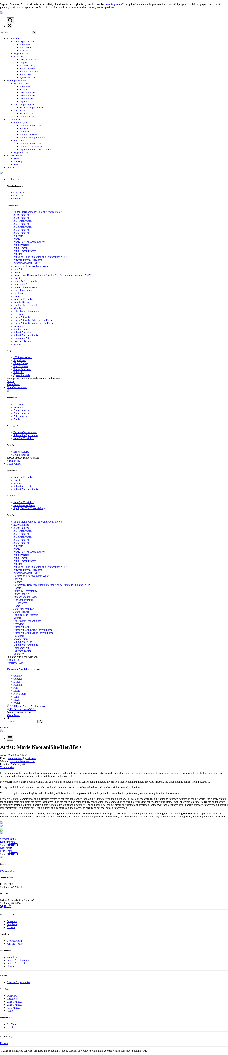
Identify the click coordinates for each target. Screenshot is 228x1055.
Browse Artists (28, 113)
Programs (18, 56)
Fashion (17, 684)
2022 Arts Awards (22, 226)
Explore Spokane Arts (25, 287)
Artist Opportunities (23, 104)
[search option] (10, 20)
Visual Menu (13, 384)
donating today (113, 4)
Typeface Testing (22, 341)
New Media (19, 693)
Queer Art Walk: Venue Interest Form (33, 323)
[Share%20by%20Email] (16, 844)
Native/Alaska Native (34, 706)
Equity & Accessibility (25, 281)
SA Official (16, 706)
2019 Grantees (21, 214)
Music (16, 690)
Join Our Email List (30, 125)
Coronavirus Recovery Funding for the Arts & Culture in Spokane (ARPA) (52, 275)
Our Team (25, 47)
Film (15, 687)
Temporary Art (21, 338)
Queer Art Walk (28, 77)
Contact (24, 50)
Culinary (18, 675)
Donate (24, 128)
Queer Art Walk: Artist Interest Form (32, 320)
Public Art (25, 74)
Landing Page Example (25, 305)
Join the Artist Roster (31, 146)
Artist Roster (20, 110)
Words (16, 702)
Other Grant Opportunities (27, 311)
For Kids (14, 709)
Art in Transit (20, 247)
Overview (25, 44)
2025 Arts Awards (29, 59)
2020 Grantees (21, 217)
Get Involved (14, 119)
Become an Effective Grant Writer (31, 266)
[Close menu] (9, 25)
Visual (16, 699)
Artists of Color (28, 709)
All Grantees (26, 98)
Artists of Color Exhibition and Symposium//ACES (40, 256)
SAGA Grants (20, 83)
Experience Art (15, 155)
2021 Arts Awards (22, 220)
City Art (17, 269)
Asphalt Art (26, 62)
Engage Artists (21, 53)
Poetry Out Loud (29, 71)
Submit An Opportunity (32, 137)
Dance (16, 681)
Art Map (17, 161)
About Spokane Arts (24, 41)
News (16, 164)
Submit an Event (29, 134)
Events (17, 158)
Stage (16, 696)
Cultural (17, 678)
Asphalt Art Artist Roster (26, 262)
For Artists (18, 140)
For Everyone (20, 122)
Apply (23, 101)
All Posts (18, 235)
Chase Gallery (27, 65)
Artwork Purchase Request (27, 259)
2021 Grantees (21, 223)
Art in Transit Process (24, 250)
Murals (17, 308)
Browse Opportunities (31, 107)
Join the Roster (28, 116)
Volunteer (25, 131)
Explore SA (13, 38)
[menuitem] (117, 282)
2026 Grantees (27, 95)
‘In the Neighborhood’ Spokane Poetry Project (37, 211)
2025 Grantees (27, 92)
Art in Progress (21, 244)
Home (16, 296)
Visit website (7, 767)
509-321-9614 (7, 870)
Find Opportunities (17, 80)
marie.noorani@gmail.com (22, 758)
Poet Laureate (27, 68)
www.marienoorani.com (22, 761)
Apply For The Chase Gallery (36, 149)
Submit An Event (22, 332)
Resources (25, 89)
